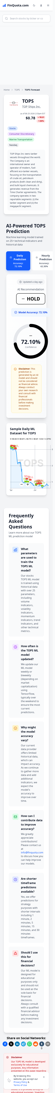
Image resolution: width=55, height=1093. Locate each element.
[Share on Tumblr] (41, 1043)
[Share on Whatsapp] (29, 1043)
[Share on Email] (47, 1043)
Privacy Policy (20, 1082)
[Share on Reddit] (35, 1043)
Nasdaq (13, 144)
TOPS (17, 89)
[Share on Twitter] (11, 1043)
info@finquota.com (32, 852)
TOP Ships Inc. (31, 106)
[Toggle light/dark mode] (34, 5)
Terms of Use (20, 1085)
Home (7, 89)
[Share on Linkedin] (17, 1043)
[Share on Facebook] (5, 1043)
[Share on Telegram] (23, 1043)
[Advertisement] (27, 55)
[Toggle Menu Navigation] (48, 5)
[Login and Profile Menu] (41, 5)
